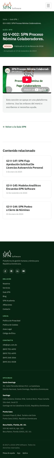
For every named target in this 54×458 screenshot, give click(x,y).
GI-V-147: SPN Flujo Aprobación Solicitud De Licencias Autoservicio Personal (24, 164)
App (18, 453)
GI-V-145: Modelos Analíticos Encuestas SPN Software (23, 187)
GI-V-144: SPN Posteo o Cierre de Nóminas (19, 208)
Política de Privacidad (11, 320)
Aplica (25, 453)
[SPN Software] (12, 5)
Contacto (6, 309)
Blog (4, 296)
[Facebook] (5, 271)
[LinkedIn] (17, 271)
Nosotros (6, 283)
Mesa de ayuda (9, 453)
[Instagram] (11, 271)
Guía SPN (13, 19)
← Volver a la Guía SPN (14, 126)
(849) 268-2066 (9, 357)
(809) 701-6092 (9, 349)
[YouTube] (23, 271)
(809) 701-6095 (9, 353)
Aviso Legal (7, 329)
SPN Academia (9, 300)
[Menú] (48, 5)
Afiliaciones (7, 305)
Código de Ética (9, 333)
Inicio (5, 19)
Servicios (6, 288)
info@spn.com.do (10, 345)
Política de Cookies (10, 325)
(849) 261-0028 (9, 362)
